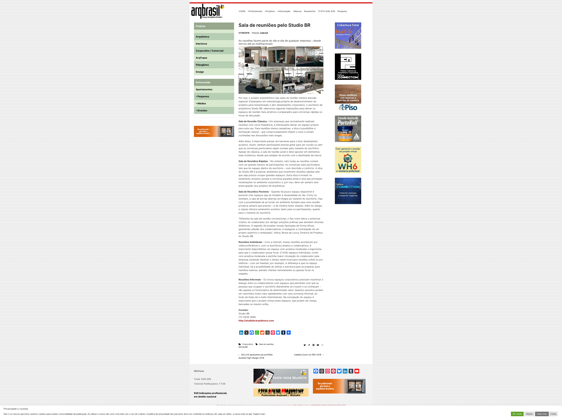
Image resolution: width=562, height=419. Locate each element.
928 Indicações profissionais (210, 393)
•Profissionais (255, 11)
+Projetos (270, 11)
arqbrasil (264, 33)
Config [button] (553, 414)
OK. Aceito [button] (517, 414)
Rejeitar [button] (529, 414)
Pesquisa (342, 11)
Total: (197, 379)
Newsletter (310, 11)
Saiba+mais (542, 414)
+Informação (283, 11)
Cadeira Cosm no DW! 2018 (307, 354)
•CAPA (241, 11)
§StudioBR (243, 347)
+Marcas (297, 11)
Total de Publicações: (206, 383)
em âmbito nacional (205, 396)
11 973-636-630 (326, 11)
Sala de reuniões (266, 344)
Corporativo (247, 344)
